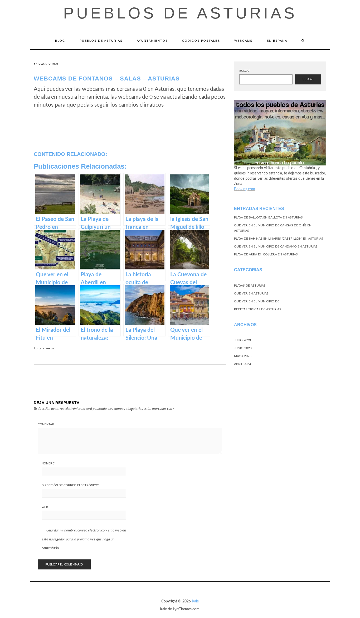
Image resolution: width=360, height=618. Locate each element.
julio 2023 (242, 340)
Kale (195, 601)
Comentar (46, 424)
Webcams (243, 40)
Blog (60, 40)
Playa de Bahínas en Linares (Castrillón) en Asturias (278, 238)
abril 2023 (242, 363)
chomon (48, 348)
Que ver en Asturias (251, 293)
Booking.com (244, 189)
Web (45, 506)
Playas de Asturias (250, 285)
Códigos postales (201, 40)
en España (277, 40)
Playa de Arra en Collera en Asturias (266, 254)
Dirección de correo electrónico (70, 485)
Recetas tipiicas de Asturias (257, 309)
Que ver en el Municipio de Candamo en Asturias (276, 246)
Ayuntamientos (152, 40)
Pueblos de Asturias (180, 13)
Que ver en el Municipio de (256, 301)
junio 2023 (243, 348)
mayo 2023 (242, 356)
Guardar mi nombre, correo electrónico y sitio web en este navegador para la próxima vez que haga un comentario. (84, 539)
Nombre (48, 463)
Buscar (244, 70)
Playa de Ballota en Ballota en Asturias (268, 217)
